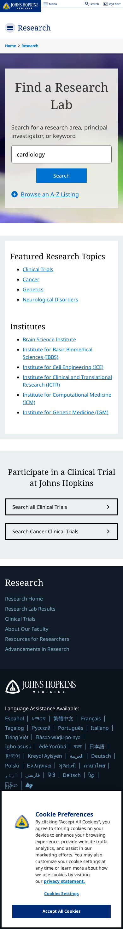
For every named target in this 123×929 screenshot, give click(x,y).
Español (14, 718)
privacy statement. (64, 881)
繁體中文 (63, 718)
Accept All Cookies (61, 911)
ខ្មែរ (91, 775)
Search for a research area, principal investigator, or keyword (59, 132)
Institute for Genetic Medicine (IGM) (65, 412)
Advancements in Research (37, 649)
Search (61, 175)
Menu (50, 5)
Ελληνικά (39, 765)
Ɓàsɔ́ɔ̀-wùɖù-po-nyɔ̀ (58, 737)
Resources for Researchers (37, 638)
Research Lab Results (30, 608)
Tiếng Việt (16, 737)
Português (70, 727)
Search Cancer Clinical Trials (45, 531)
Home (10, 45)
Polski (12, 765)
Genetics (33, 289)
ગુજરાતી (67, 765)
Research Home (24, 598)
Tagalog (14, 727)
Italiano (100, 727)
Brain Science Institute (49, 339)
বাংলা (78, 746)
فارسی (32, 775)
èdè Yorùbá (52, 746)
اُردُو (11, 775)
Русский (41, 727)
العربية (77, 755)
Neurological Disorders (50, 299)
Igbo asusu (18, 746)
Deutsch (101, 755)
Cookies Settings (61, 893)
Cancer (31, 279)
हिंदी (51, 774)
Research (34, 27)
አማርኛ (39, 718)
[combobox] (61, 154)
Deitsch (72, 775)
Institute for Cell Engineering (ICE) (63, 367)
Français (91, 718)
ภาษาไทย (94, 765)
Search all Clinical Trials (39, 506)
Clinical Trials (38, 269)
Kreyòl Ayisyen (45, 755)
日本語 (96, 746)
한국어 (12, 755)
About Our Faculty (26, 628)
